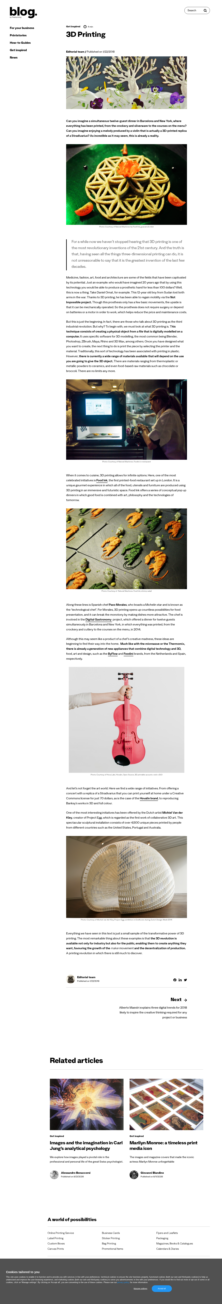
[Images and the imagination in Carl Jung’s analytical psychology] (87, 1104)
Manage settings (140, 1289)
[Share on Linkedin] (180, 979)
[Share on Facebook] (174, 979)
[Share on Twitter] (185, 980)
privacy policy (123, 1282)
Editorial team (75, 52)
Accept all (162, 1289)
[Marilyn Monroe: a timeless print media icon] (166, 1104)
